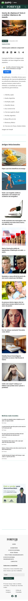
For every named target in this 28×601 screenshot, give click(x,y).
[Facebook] (3, 52)
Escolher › (7, 71)
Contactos (14, 561)
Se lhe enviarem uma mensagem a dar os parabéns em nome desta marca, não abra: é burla (14, 222)
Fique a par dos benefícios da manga (13, 168)
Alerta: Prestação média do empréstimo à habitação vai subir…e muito (13, 250)
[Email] (15, 52)
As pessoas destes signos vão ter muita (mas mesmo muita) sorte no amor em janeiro (13, 304)
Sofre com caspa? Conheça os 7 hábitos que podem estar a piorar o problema (13, 385)
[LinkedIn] (11, 52)
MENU (15, 2)
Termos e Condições (8, 591)
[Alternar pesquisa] (25, 7)
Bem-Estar (5, 41)
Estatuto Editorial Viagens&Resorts (9, 558)
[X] (19, 52)
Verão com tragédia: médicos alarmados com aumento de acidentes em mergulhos (11, 194)
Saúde (14, 544)
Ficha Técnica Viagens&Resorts (14, 555)
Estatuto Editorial (14, 550)
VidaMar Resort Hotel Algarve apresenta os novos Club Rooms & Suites (13, 358)
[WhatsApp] (7, 52)
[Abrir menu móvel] (2, 7)
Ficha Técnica (14, 552)
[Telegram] (22, 52)
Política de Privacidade (18, 591)
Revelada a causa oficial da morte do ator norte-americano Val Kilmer (13, 277)
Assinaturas (14, 548)
